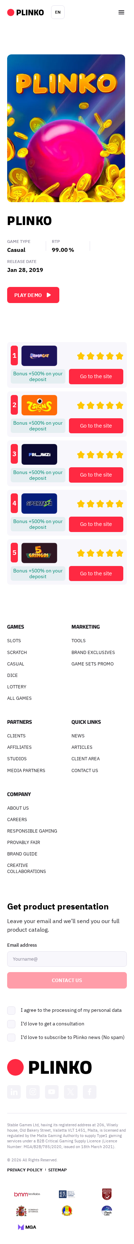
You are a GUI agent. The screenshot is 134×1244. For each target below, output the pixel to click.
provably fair (23, 842)
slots (14, 640)
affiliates (19, 747)
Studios (17, 758)
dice (12, 675)
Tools (78, 640)
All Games (19, 698)
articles (82, 747)
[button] (58, 12)
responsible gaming (32, 831)
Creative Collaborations (26, 868)
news (78, 735)
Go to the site (96, 376)
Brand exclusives (93, 652)
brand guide (22, 853)
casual (15, 663)
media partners (26, 770)
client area (85, 758)
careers (17, 819)
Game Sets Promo (92, 663)
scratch (17, 652)
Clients (16, 735)
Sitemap (57, 1169)
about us (18, 808)
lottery (16, 686)
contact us (84, 770)
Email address (22, 945)
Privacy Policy (25, 1169)
